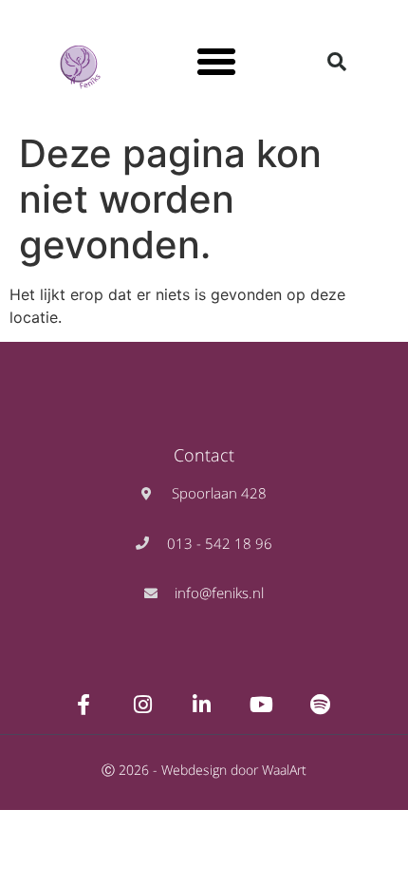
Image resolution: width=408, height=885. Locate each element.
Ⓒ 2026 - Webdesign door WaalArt (204, 770)
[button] (216, 61)
